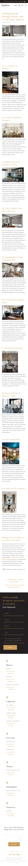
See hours (10, 673)
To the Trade (14, 851)
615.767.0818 (11, 813)
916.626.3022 (11, 723)
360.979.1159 (11, 793)
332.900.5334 (11, 744)
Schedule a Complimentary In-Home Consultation (14, 1)
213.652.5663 (11, 707)
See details (11, 689)
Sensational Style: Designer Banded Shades (15, 580)
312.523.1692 (11, 671)
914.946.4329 (11, 752)
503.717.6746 (11, 772)
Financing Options (9, 857)
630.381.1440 (11, 687)
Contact (15, 5)
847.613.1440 (11, 679)
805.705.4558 (11, 715)
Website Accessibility (18, 857)
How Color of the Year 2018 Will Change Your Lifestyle (15, 586)
